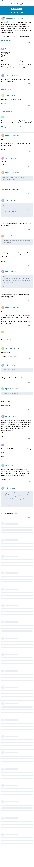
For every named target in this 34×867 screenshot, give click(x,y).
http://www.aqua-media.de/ (11, 127)
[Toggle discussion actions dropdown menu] (32, 4)
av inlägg (16, 4)
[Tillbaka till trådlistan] (2, 4)
